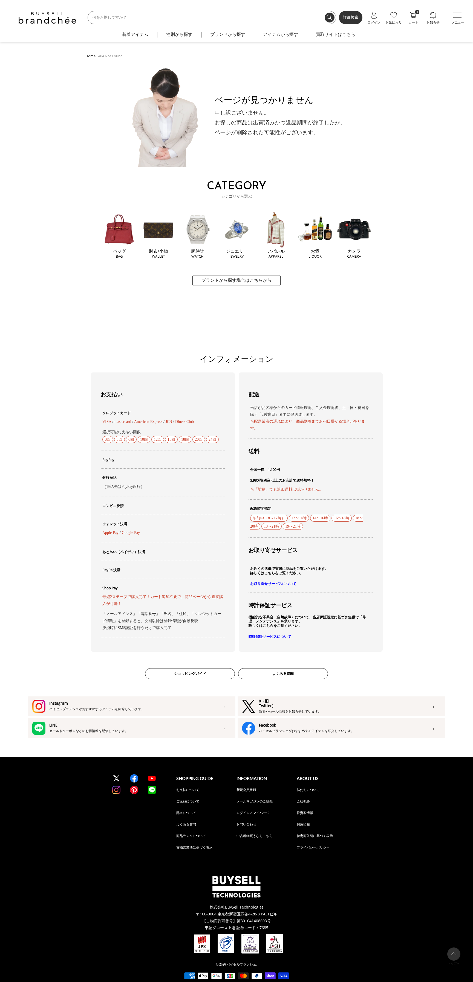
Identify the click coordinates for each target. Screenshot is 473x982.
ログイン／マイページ (252, 813)
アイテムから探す (280, 34)
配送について (186, 813)
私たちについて (308, 790)
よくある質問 (283, 673)
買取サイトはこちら (335, 34)
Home (90, 55)
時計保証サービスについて (270, 636)
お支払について (187, 790)
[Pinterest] (134, 790)
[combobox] (212, 17)
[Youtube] (152, 778)
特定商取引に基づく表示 (315, 836)
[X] (116, 778)
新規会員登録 (246, 790)
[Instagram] (116, 790)
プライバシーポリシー (313, 847)
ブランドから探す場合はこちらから (236, 280)
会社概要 (303, 801)
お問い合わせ (246, 824)
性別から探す (179, 34)
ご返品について (187, 801)
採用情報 (303, 824)
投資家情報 (305, 813)
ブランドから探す (227, 34)
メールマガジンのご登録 (254, 801)
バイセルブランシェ (241, 964)
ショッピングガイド (190, 673)
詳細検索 (350, 17)
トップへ (454, 963)
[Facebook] (134, 778)
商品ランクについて (191, 836)
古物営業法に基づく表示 (194, 847)
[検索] (329, 17)
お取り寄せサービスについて (273, 584)
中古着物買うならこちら (254, 836)
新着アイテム (135, 34)
